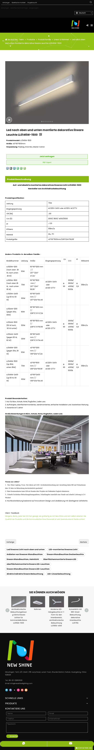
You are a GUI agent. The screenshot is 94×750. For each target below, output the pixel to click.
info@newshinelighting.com (21, 683)
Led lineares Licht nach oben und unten (26, 549)
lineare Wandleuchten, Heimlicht (23, 559)
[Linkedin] (6, 690)
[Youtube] (22, 690)
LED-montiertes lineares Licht (63, 549)
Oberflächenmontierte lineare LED (59, 559)
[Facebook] (10, 690)
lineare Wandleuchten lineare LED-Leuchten (28, 569)
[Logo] (44, 653)
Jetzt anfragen (47, 156)
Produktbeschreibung (19, 179)
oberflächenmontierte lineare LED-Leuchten (28, 564)
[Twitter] (14, 690)
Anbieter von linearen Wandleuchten (25, 554)
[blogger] (26, 690)
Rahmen (37, 609)
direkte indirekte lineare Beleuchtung (25, 574)
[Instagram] (18, 690)
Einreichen (14, 736)
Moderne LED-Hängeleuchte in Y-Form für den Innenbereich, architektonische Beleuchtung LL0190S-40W (56, 617)
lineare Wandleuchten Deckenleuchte (65, 554)
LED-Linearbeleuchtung (58, 574)
